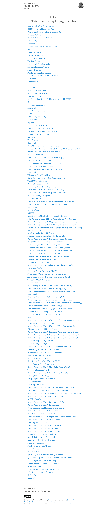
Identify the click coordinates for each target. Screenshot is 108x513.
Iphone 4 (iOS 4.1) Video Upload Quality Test (45, 455)
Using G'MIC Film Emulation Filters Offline (45, 242)
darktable (31, 114)
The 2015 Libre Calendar (37, 181)
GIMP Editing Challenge (37, 344)
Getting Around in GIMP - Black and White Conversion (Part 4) (53, 326)
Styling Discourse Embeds (38, 125)
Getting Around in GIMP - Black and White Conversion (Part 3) (53, 332)
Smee (29, 85)
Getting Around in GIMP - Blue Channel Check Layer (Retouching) (54, 303)
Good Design (32, 87)
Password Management (36, 105)
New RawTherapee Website (38, 67)
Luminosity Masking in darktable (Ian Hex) (44, 169)
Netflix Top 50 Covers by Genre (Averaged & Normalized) (50, 201)
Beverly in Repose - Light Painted (41, 437)
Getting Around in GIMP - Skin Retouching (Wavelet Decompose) (54, 393)
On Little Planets (34, 382)
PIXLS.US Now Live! (35, 155)
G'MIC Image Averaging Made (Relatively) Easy (46, 289)
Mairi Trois (31, 172)
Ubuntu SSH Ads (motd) (37, 90)
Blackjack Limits (34, 70)
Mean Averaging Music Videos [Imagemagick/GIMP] (48, 245)
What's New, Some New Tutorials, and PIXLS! (45, 152)
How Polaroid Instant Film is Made (41, 414)
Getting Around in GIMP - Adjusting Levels (45, 411)
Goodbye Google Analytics (38, 93)
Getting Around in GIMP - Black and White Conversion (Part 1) (52, 338)
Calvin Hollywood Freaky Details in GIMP (44, 312)
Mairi (29, 317)
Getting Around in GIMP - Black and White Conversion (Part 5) (53, 320)
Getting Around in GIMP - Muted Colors (43, 420)
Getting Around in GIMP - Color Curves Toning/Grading (50, 373)
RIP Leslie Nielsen (34, 452)
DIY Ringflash (33, 210)
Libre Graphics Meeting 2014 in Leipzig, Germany (47, 216)
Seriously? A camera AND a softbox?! (42, 434)
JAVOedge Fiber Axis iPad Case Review (43, 469)
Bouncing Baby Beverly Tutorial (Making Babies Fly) (48, 297)
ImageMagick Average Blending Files (42, 355)
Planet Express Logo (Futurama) (40, 364)
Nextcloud (31, 108)
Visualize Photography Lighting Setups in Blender (47, 390)
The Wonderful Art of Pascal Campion (42, 131)
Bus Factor (31, 137)
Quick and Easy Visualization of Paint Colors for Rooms (50, 458)
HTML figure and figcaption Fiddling (42, 29)
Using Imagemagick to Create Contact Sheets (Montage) (49, 300)
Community (32, 143)
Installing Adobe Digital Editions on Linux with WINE (49, 99)
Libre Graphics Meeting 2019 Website (42, 76)
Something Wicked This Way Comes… (42, 187)
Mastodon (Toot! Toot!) (36, 117)
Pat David (51, 500)
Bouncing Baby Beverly (37, 423)
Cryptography (33, 120)
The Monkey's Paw (35, 55)
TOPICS (47, 491)
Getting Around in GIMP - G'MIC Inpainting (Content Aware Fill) (53, 225)
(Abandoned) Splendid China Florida (42, 329)
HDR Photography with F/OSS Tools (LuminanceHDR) (49, 286)
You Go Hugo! (33, 41)
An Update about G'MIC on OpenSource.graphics (47, 158)
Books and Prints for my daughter (41, 440)
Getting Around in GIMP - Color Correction (45, 425)
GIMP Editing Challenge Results (40, 341)
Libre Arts (31, 44)
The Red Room (33, 61)
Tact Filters (31, 79)
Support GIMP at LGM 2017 (38, 134)
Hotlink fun (32, 475)
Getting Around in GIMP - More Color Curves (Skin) (48, 367)
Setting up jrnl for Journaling (39, 64)
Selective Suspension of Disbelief (40, 472)
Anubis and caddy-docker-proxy (40, 26)
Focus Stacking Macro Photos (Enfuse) (42, 323)
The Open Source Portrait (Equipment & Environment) (49, 309)
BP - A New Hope (34, 466)
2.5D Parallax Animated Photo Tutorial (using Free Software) (51, 219)
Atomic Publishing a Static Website (41, 128)
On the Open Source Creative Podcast (42, 47)
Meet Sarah (32, 207)
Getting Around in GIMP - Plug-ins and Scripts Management (52, 222)
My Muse (31, 123)
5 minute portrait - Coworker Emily (41, 461)
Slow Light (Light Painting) (38, 376)
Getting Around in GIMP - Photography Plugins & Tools (50, 265)
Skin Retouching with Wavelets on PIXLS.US (45, 163)
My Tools (31, 49)
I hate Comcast (33, 449)
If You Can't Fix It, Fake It (37, 358)
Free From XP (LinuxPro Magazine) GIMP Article (47, 193)
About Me (31, 478)
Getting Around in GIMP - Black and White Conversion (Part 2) (53, 335)
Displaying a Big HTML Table (39, 73)
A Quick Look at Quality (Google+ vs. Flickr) (45, 314)
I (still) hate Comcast (35, 443)
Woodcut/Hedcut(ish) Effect (38, 184)
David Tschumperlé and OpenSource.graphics (46, 178)
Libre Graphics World (36, 111)
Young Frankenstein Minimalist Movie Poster (45, 408)
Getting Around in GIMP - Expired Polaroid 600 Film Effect (51, 417)
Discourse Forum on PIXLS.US (39, 161)
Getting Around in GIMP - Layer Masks (43, 405)
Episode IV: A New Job (36, 35)
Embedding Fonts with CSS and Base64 (43, 349)
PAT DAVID (29, 4)
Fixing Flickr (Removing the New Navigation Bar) (47, 274)
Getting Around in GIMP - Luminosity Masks (45, 402)
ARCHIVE (35, 6)
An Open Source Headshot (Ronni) (41, 259)
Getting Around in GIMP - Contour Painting (45, 396)
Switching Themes (34, 96)
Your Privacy (32, 140)
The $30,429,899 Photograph (39, 280)
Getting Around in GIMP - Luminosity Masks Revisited (49, 239)
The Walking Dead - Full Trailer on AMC (43, 463)
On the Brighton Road (36, 58)
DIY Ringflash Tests (35, 399)
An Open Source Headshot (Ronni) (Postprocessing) (48, 256)
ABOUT (27, 6)
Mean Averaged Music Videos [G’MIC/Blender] (46, 236)
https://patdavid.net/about (74, 504)
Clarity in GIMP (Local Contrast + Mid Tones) (45, 190)
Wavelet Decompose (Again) (38, 196)
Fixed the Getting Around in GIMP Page (43, 271)
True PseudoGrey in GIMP (38, 370)
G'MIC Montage (33, 213)
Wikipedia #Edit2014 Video (38, 175)
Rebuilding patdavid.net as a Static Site (43, 146)
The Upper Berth (34, 52)
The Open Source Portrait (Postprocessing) (44, 306)
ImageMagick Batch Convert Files (41, 379)
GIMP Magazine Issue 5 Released (41, 233)
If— (29, 102)
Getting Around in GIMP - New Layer (42, 428)
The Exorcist (32, 82)
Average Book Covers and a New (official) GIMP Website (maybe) (53, 149)
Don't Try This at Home (36, 385)
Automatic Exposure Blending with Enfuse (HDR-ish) (49, 277)
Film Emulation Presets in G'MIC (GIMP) (44, 254)
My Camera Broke (34, 268)
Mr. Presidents (33, 283)
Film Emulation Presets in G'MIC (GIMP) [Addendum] (49, 251)
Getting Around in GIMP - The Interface (43, 431)
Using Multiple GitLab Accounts (40, 38)
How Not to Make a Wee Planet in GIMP (43, 361)
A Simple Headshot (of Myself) (39, 262)
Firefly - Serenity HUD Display (39, 446)
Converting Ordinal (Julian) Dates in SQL (44, 32)
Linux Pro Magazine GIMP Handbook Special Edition (49, 204)
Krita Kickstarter (34, 199)
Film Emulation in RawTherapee (40, 166)
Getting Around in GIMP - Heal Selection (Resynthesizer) (50, 347)
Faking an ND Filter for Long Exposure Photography (48, 248)
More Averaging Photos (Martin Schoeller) (44, 352)
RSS (41, 491)
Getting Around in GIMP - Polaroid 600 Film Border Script (51, 387)
